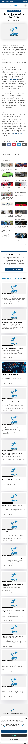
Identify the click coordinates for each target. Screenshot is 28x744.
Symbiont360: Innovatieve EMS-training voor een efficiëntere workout (20, 194)
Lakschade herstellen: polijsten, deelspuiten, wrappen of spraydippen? (6, 189)
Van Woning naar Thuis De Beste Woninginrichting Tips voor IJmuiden (7, 198)
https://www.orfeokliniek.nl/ (9, 138)
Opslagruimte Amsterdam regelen (11, 427)
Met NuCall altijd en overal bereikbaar (12, 531)
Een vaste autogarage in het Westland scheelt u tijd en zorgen (7, 169)
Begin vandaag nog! (14, 254)
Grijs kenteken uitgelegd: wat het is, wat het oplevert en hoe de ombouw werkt (20, 179)
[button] (26, 718)
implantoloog (14, 79)
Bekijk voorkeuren (14, 739)
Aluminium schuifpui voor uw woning (12, 558)
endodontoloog (17, 133)
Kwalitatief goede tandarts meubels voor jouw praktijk (13, 585)
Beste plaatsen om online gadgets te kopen (13, 663)
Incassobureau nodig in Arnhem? (11, 689)
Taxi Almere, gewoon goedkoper (10, 296)
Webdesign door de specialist (10, 374)
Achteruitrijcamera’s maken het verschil (12, 348)
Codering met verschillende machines (12, 322)
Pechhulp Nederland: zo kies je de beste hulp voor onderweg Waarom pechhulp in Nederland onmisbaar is (6, 229)
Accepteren (14, 731)
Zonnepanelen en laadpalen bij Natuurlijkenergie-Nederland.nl (10, 401)
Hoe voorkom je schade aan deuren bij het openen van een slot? (7, 216)
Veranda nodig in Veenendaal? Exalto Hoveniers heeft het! (12, 454)
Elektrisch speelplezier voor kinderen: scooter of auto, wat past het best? (7, 179)
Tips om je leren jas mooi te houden (11, 479)
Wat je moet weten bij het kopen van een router (13, 611)
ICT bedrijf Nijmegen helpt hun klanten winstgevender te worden (12, 637)
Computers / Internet (14, 10)
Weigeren (14, 735)
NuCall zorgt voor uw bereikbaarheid (12, 505)
